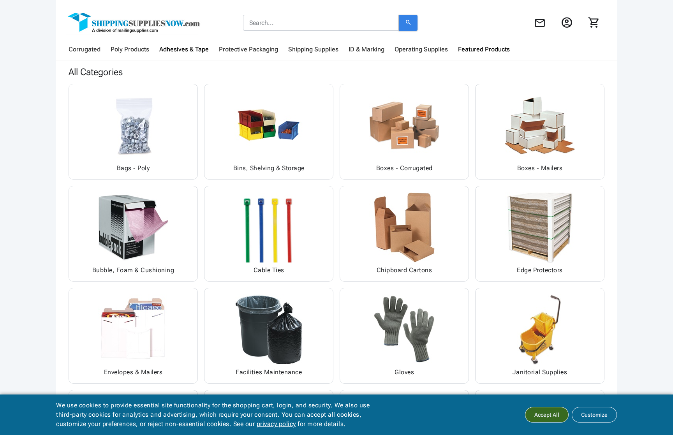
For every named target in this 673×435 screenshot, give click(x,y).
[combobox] (320, 23)
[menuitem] (84, 49)
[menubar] (336, 49)
